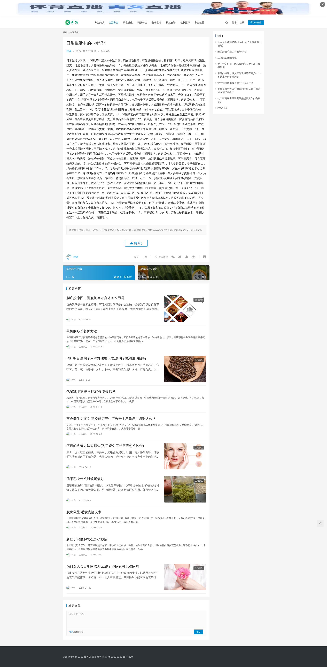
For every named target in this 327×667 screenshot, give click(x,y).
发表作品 (257, 22)
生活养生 (113, 22)
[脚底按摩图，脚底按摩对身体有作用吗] (185, 308)
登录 (234, 22)
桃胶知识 (222, 107)
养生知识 (99, 22)
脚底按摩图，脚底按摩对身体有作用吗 (95, 298)
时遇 (68, 51)
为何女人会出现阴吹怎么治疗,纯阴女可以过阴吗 (102, 566)
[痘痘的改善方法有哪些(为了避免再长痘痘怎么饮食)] (185, 456)
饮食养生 (128, 22)
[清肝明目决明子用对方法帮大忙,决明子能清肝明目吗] (185, 369)
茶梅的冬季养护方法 (81, 331)
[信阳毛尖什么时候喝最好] (185, 489)
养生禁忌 (199, 22)
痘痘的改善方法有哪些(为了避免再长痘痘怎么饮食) (105, 446)
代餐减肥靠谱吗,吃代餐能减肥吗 (90, 391)
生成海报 (163, 256)
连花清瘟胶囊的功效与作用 (231, 51)
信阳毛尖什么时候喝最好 (85, 479)
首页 (65, 32)
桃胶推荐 (185, 22)
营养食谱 (156, 22)
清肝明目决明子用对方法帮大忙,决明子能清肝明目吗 (106, 358)
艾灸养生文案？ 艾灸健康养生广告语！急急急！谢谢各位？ (111, 419)
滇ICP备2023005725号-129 (117, 656)
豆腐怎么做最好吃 (227, 57)
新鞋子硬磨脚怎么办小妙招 (86, 539)
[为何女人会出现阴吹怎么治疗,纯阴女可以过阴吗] (185, 577)
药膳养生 (142, 22)
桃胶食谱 (171, 22)
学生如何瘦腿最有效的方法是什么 (235, 82)
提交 (199, 632)
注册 (242, 22)
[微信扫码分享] (173, 257)
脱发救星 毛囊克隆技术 (83, 512)
